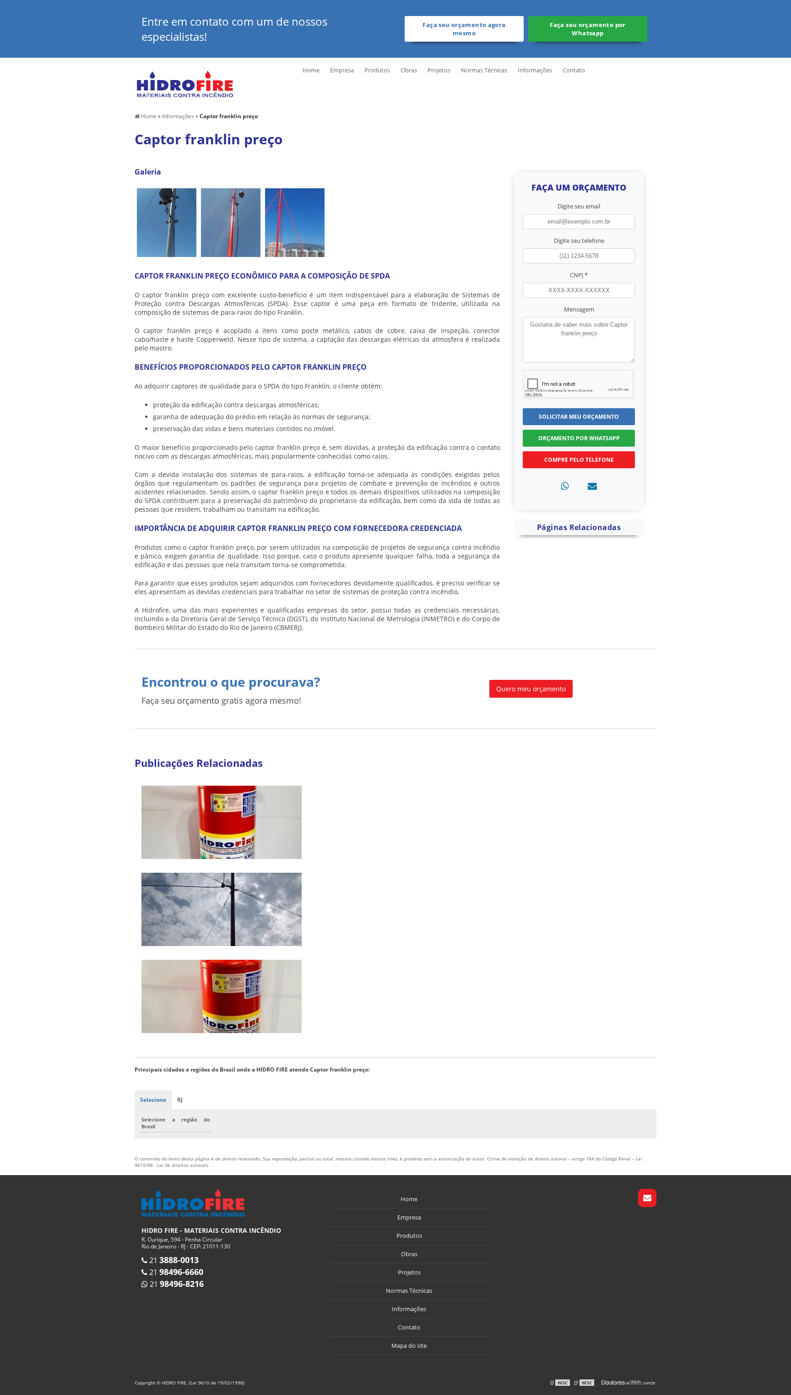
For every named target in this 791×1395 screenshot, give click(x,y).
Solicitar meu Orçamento (579, 417)
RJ (180, 1100)
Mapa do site (409, 1345)
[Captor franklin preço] (166, 221)
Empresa (342, 70)
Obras (409, 70)
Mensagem (579, 309)
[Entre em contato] (592, 486)
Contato (574, 70)
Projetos (439, 70)
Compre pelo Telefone (579, 460)
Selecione (153, 1100)
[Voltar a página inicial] (185, 83)
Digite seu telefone (579, 240)
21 (173, 1260)
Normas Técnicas (484, 70)
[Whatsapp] (565, 486)
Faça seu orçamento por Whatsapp (587, 29)
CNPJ (579, 275)
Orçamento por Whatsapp (579, 438)
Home (311, 70)
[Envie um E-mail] (647, 1198)
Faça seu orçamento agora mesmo (464, 29)
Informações (535, 70)
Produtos (377, 70)
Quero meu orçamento (531, 688)
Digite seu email (579, 206)
